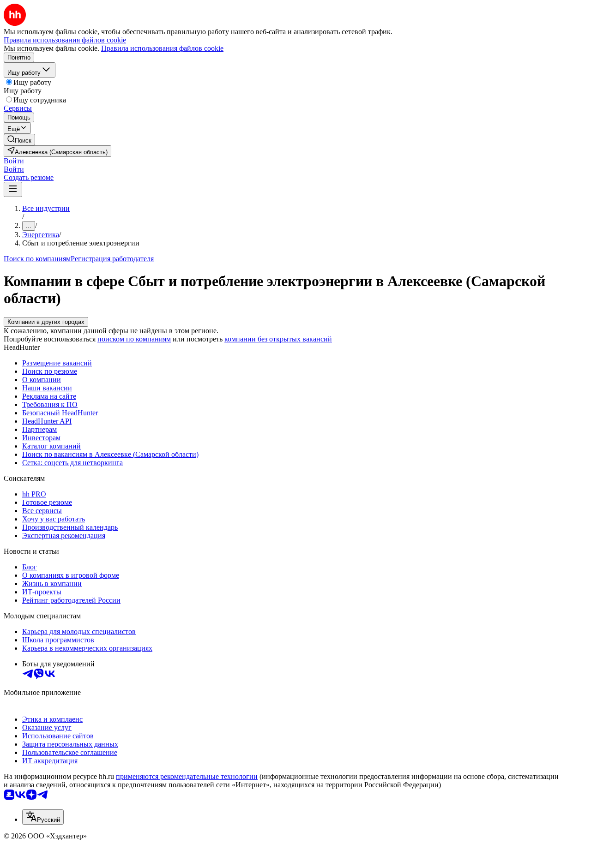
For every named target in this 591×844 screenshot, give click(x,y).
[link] (19, 139)
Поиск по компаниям (37, 259)
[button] (14, 161)
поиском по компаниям (134, 339)
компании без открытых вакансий (278, 339)
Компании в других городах (45, 321)
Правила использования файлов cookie (162, 48)
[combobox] (43, 817)
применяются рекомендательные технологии (187, 776)
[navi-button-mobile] (13, 189)
